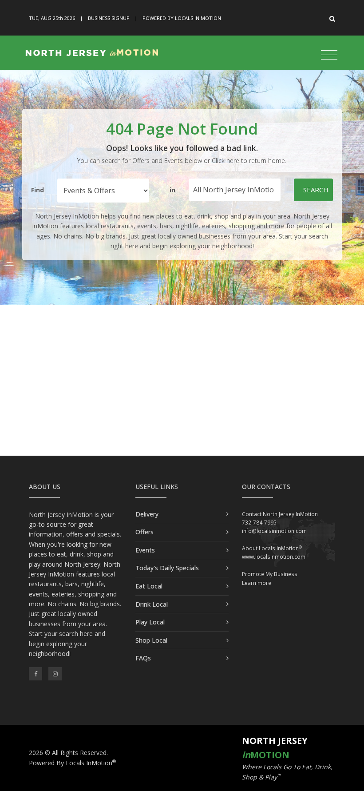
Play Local (150, 622)
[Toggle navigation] (329, 55)
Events (145, 550)
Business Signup (109, 18)
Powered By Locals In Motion (181, 18)
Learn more (256, 583)
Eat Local (148, 586)
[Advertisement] (182, 380)
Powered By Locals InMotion (72, 763)
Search (315, 189)
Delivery (146, 514)
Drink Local (151, 604)
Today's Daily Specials (167, 568)
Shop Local (151, 640)
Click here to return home (248, 160)
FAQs (143, 658)
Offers (144, 532)
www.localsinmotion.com (273, 556)
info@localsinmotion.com (274, 531)
